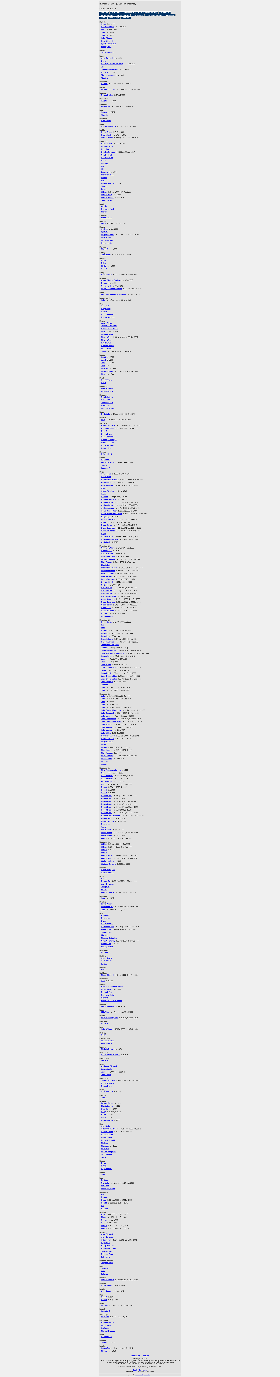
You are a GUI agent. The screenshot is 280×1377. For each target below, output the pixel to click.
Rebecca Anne (107, 1254)
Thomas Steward (108, 75)
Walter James (106, 833)
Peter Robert (106, 454)
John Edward (106, 724)
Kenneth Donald (108, 1140)
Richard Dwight (107, 445)
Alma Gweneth (107, 58)
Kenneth (104, 1209)
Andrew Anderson (108, 499)
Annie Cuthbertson (109, 511)
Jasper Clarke (107, 1263)
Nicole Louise (107, 243)
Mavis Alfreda (106, 759)
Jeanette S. (105, 1311)
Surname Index (129, 12)
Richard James (107, 346)
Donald (104, 283)
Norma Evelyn (107, 95)
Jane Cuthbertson (108, 667)
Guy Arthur (105, 1243)
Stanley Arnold (107, 947)
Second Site (147, 1374)
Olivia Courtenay (108, 941)
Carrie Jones (106, 1285)
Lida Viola (105, 1012)
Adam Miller (106, 477)
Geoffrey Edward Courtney (112, 64)
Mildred (104, 1351)
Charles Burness (108, 152)
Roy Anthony (106, 1169)
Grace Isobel (106, 605)
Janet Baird (106, 673)
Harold (104, 613)
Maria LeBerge (107, 1049)
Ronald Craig (106, 448)
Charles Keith (106, 155)
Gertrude (104, 585)
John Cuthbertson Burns (111, 722)
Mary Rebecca (107, 753)
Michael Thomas (108, 1331)
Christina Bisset (107, 927)
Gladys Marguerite (108, 596)
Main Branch (165, 12)
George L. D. (106, 286)
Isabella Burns (107, 639)
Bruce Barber (106, 525)
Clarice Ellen (106, 551)
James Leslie (106, 1069)
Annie (103, 24)
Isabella (104, 630)
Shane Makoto (107, 349)
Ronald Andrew (107, 821)
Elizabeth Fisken (108, 571)
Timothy (104, 78)
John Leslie (106, 1075)
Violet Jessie (106, 830)
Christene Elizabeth (109, 1066)
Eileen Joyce (106, 904)
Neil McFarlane (107, 776)
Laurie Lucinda (107, 442)
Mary (103, 331)
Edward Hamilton (108, 559)
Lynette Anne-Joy (108, 44)
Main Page (104, 12)
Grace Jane (106, 608)
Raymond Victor (108, 995)
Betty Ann (105, 149)
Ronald (104, 269)
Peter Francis (106, 1043)
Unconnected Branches (154, 15)
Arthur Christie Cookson (111, 280)
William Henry (107, 138)
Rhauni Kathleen (108, 317)
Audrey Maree (107, 1132)
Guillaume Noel (107, 209)
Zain (103, 1271)
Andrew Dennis (107, 1322)
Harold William (107, 616)
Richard (104, 72)
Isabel (103, 1223)
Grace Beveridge (108, 599)
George (104, 1220)
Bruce (103, 522)
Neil (102, 773)
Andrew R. (105, 915)
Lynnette (104, 232)
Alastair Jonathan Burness (112, 986)
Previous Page (114, 18)
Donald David (106, 1137)
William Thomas (107, 892)
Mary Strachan (107, 756)
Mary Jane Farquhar (109, 1018)
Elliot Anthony (107, 388)
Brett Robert (106, 121)
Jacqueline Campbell (110, 645)
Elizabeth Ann (107, 1106)
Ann (103, 981)
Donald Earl (106, 881)
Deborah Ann (106, 992)
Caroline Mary (107, 536)
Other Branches (137, 15)
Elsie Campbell (107, 573)
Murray (104, 764)
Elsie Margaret (107, 576)
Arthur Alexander (108, 1129)
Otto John (105, 1183)
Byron (103, 1163)
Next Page (126, 18)
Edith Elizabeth (107, 437)
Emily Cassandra (108, 89)
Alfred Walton (106, 143)
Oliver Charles (107, 1120)
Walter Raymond (108, 1189)
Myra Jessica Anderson (111, 770)
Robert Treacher (108, 183)
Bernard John (107, 146)
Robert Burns (106, 796)
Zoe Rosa (105, 1060)
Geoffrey (104, 163)
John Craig (105, 716)
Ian (102, 166)
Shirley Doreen (107, 52)
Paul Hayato (106, 343)
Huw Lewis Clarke (108, 1248)
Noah (103, 1117)
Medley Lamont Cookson (111, 289)
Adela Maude (106, 274)
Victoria (104, 115)
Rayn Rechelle (107, 314)
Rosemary (105, 824)
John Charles (106, 38)
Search (103, 18)
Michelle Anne (107, 240)
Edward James (107, 1103)
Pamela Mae (106, 944)
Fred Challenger (108, 1006)
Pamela (104, 178)
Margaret (104, 368)
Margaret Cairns (107, 235)
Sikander (105, 1268)
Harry (103, 1112)
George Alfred (107, 582)
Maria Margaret (107, 371)
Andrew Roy (106, 961)
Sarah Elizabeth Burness (111, 1001)
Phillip (103, 266)
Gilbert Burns (106, 588)
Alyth (103, 494)
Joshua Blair (106, 932)
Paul (103, 180)
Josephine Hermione (109, 69)
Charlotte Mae (107, 924)
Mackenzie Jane (107, 408)
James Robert (107, 403)
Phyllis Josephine (108, 1152)
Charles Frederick (108, 126)
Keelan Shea (106, 380)
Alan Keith (105, 1126)
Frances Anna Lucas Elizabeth (113, 294)
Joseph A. (105, 887)
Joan (103, 898)
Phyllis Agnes (107, 781)
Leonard (104, 172)
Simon (104, 186)
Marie (103, 744)
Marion (104, 747)
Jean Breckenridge (109, 676)
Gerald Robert (107, 391)
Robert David (106, 1086)
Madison (104, 1143)
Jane (103, 659)
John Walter (106, 733)
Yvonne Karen (107, 200)
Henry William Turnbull (110, 1055)
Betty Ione (105, 918)
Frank (103, 223)
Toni (103, 1174)
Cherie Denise (107, 158)
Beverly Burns (107, 519)
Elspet (103, 1217)
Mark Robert (106, 237)
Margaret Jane (107, 741)
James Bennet (107, 1348)
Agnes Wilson (107, 485)
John (103, 32)
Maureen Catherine (109, 938)
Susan (104, 189)
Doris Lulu (105, 414)
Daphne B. (105, 460)
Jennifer (104, 685)
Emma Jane (106, 1325)
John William (106, 1029)
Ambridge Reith (107, 428)
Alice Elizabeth (107, 1234)
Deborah (104, 952)
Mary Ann (105, 1317)
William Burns (107, 855)
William (104, 192)
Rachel (104, 784)
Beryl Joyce (106, 517)
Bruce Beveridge (108, 528)
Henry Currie (106, 622)
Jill (102, 67)
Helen (103, 1035)
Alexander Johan (108, 425)
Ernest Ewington (108, 579)
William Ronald (107, 198)
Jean (103, 363)
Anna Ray (105, 306)
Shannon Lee (106, 1154)
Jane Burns (106, 665)
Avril (103, 1194)
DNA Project (170, 15)
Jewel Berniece (107, 884)
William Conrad (107, 1280)
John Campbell (107, 713)
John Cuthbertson (108, 719)
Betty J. (104, 431)
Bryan (103, 534)
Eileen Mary (106, 929)
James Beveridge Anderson (112, 653)
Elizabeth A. (106, 565)
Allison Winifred (107, 491)
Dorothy (104, 84)
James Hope (106, 656)
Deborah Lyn (106, 434)
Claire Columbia (107, 872)
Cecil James (106, 1291)
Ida (102, 30)
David (103, 61)
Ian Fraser (105, 1328)
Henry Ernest (106, 132)
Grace (103, 1200)
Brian (103, 263)
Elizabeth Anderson (109, 568)
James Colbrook (108, 1080)
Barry (103, 260)
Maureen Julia (107, 334)
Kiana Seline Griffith (109, 329)
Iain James (105, 400)
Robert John (106, 818)
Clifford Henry (107, 554)
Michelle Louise (107, 1041)
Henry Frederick (108, 1246)
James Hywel (106, 1251)
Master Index (116, 12)
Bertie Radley (106, 989)
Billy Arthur (105, 309)
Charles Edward (107, 27)
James (104, 112)
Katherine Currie (108, 736)
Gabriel (104, 206)
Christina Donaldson (109, 539)
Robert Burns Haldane (110, 816)
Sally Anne (105, 1257)
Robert (104, 787)
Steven (104, 351)
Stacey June (106, 47)
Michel (104, 212)
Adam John (106, 474)
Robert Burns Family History (147, 12)
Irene (103, 628)
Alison (104, 488)
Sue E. (104, 890)
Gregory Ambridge (108, 440)
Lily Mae (104, 935)
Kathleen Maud (107, 739)
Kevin (103, 383)
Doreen (104, 1197)
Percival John (107, 135)
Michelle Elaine (107, 175)
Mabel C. (104, 249)
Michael (104, 761)
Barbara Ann (106, 1337)
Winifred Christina (108, 864)
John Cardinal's (139, 1374)
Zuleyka (104, 1274)
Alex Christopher (108, 870)
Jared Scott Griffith (109, 326)
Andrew (104, 229)
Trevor (104, 827)
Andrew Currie (107, 502)
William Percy (106, 195)
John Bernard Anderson (111, 710)
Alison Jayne (106, 958)
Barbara (104, 1180)
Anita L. (104, 878)
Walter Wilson (106, 835)
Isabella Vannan (107, 642)
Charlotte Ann (107, 397)
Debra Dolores (107, 1134)
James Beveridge (108, 650)
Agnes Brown (107, 482)
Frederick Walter (108, 462)
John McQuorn (107, 727)
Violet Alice (105, 106)
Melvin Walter (106, 337)
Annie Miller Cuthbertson (111, 514)
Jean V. (104, 465)
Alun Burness (107, 1237)
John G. (104, 1097)
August (104, 101)
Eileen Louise (106, 218)
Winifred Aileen (107, 861)
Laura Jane (105, 405)
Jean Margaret (107, 682)
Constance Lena (108, 556)
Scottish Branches (107, 15)
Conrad (104, 311)
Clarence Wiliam (108, 548)
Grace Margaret (107, 611)
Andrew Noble (107, 1092)
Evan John (105, 1109)
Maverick (105, 1149)
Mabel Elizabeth (107, 975)
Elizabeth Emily (107, 907)
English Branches (123, 15)
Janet (103, 357)
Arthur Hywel (106, 1240)
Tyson (103, 1157)
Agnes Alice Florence (110, 480)
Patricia (104, 969)
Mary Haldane (107, 750)
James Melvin (106, 323)
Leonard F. (105, 468)
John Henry (106, 255)
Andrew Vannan (107, 508)
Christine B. (106, 542)
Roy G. (104, 964)
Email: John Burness (140, 1370)
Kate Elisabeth (107, 41)
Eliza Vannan (106, 562)
